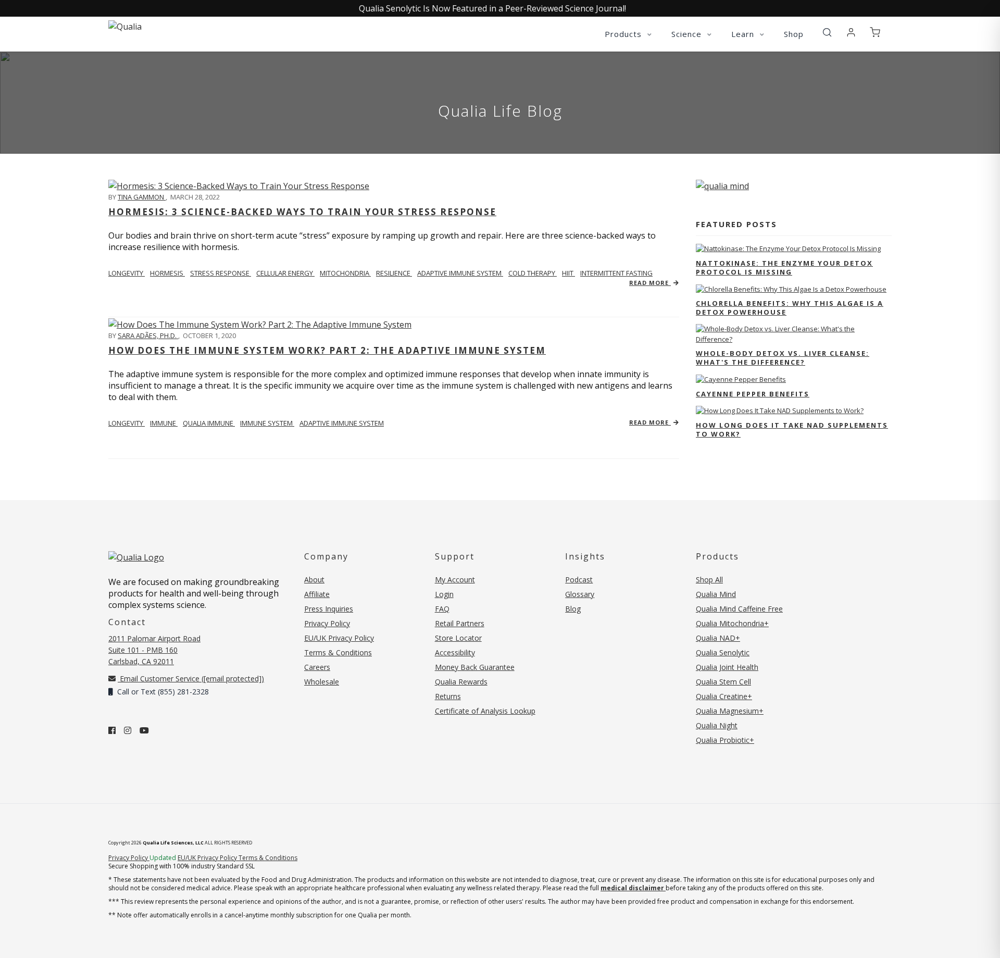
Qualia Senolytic (722, 652)
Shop (794, 34)
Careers (317, 667)
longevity (126, 273)
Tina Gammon (142, 197)
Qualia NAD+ (718, 638)
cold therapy (532, 273)
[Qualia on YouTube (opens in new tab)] (144, 730)
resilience (394, 273)
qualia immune (209, 423)
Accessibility (455, 652)
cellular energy (285, 273)
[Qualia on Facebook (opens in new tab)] (112, 730)
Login (444, 594)
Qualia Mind (716, 594)
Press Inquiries (328, 609)
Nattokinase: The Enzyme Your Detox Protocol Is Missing (784, 267)
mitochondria (345, 273)
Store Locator (458, 638)
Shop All (709, 579)
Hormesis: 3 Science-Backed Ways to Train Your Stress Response (302, 212)
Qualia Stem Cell (723, 682)
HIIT (568, 273)
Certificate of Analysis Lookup (485, 711)
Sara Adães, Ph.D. (148, 335)
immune (164, 423)
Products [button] (624, 34)
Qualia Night (717, 725)
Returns (448, 696)
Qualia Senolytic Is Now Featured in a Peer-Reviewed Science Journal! (492, 8)
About (314, 579)
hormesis (167, 273)
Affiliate (317, 594)
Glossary (579, 594)
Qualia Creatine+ (724, 696)
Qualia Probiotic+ (725, 740)
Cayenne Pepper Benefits (752, 394)
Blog (573, 609)
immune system (267, 423)
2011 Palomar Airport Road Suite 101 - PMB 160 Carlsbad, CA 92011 (154, 649)
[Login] (851, 33)
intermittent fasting (616, 273)
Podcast (579, 579)
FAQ (442, 609)
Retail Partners (459, 623)
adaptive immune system (460, 273)
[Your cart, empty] (875, 33)
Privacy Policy (327, 623)
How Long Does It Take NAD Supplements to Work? (792, 429)
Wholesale (321, 682)
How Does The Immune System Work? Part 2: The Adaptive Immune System (327, 350)
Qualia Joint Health (727, 667)
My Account (455, 579)
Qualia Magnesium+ (730, 711)
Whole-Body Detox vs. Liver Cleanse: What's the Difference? (782, 358)
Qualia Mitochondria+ (732, 623)
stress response (220, 273)
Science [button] (687, 34)
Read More (650, 283)
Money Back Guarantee (475, 667)
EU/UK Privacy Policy (339, 638)
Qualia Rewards (461, 682)
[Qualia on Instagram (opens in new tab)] (127, 730)
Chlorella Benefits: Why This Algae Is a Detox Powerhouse (789, 307)
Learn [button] (744, 34)
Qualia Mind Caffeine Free (739, 609)
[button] (827, 33)
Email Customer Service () (191, 678)
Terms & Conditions (338, 652)
